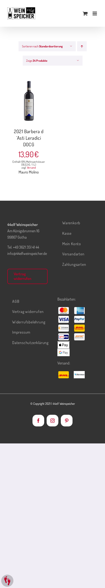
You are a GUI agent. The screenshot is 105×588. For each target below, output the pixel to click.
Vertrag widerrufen (22, 276)
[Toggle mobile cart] (85, 13)
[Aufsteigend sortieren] (82, 46)
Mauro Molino (29, 172)
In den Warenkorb (28, 99)
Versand (31, 167)
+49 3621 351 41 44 (26, 247)
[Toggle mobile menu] (95, 13)
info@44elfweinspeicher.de (27, 253)
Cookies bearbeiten (7, 581)
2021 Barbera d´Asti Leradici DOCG (29, 137)
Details (32, 104)
